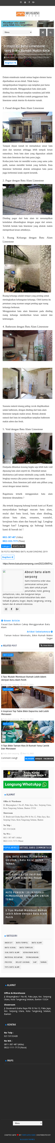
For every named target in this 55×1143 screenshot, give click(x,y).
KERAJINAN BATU (30, 952)
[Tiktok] (30, 1128)
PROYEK (8, 962)
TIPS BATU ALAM (12, 967)
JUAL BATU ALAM (12, 952)
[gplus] (33, 2)
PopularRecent (11, 848)
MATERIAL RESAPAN (14, 957)
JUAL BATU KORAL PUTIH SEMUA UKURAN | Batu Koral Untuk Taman (27, 860)
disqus (38, 758)
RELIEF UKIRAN (23, 962)
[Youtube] (36, 1128)
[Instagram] (24, 1128)
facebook (48, 758)
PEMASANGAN (32, 957)
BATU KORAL (10, 948)
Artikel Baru (27, 847)
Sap (35, 962)
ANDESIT (9, 943)
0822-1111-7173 (10, 541)
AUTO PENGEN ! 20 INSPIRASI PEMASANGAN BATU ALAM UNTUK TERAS (27, 896)
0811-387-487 (9, 537)
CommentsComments (43, 848)
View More (48, 645)
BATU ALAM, (44, 57)
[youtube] (25, 2)
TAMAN (43, 962)
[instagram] (20, 2)
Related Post (10, 645)
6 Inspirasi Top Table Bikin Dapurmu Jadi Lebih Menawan (25, 713)
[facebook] (29, 2)
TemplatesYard (28, 1135)
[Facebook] (18, 1128)
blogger (29, 758)
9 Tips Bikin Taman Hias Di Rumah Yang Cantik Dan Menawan (25, 747)
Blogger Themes (27, 1139)
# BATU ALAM (18, 546)
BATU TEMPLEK (26, 948)
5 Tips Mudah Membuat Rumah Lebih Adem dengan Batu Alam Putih (23, 678)
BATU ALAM (8, 655)
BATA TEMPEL (22, 943)
